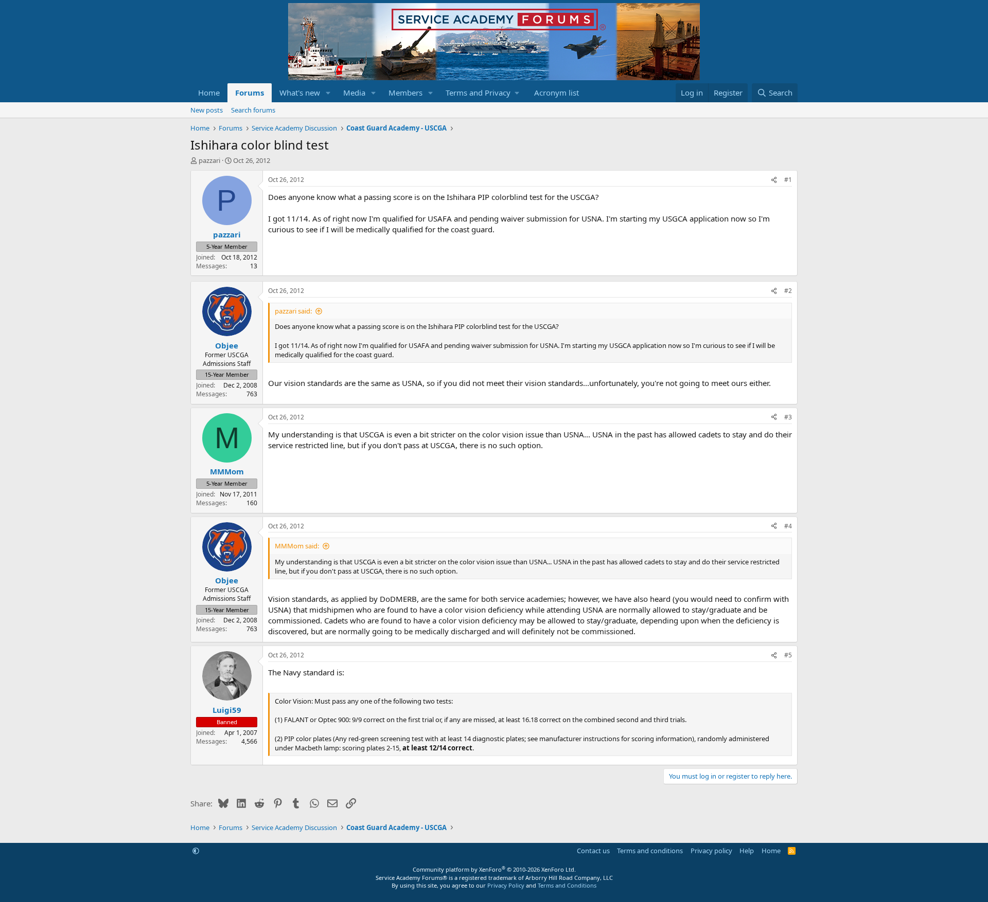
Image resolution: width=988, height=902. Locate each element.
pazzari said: (293, 311)
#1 (788, 179)
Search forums (253, 110)
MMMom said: (297, 545)
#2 (788, 290)
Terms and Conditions (567, 885)
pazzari (209, 160)
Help (746, 850)
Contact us (593, 850)
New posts (206, 110)
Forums (249, 92)
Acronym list (556, 92)
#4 (788, 526)
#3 (788, 417)
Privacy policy (711, 850)
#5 (788, 655)
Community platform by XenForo (494, 869)
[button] (328, 92)
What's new (299, 92)
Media (354, 92)
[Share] (774, 180)
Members (405, 92)
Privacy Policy (505, 885)
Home (209, 92)
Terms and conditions (650, 850)
